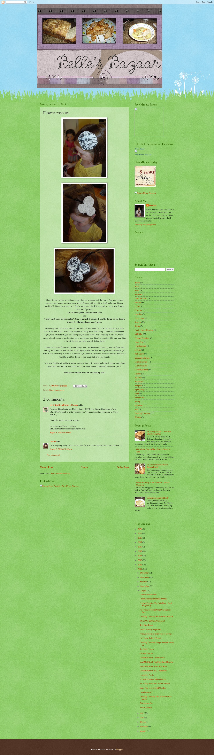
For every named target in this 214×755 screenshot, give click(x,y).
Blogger (119, 749)
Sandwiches (139, 397)
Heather (152, 205)
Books (137, 282)
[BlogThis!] (77, 386)
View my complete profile (145, 224)
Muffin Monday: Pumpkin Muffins (153, 598)
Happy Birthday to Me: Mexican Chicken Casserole (152, 483)
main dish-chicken (142, 357)
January (143, 731)
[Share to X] (80, 386)
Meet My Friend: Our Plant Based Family (156, 662)
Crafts (137, 306)
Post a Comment (53, 454)
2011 (140, 569)
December (144, 572)
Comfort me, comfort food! (158, 497)
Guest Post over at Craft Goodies (153, 687)
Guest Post (139, 342)
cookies (138, 302)
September (145, 586)
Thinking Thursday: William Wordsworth (156, 616)
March (143, 722)
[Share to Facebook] (83, 386)
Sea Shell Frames (147, 649)
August (143, 590)
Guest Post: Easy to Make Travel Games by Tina (153, 450)
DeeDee (53, 441)
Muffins (138, 373)
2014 (140, 555)
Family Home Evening (144, 330)
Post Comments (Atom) (60, 473)
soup (136, 409)
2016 (140, 546)
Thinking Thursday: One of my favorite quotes (155, 697)
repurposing (59, 390)
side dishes (139, 405)
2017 (140, 542)
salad (137, 393)
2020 (140, 537)
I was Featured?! (146, 692)
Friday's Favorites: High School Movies (156, 633)
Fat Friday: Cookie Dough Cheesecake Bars (155, 611)
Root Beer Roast (146, 625)
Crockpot (138, 310)
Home (84, 467)
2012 (140, 564)
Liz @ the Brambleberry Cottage (64, 405)
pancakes (138, 377)
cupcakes (138, 314)
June (142, 717)
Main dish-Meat (141, 361)
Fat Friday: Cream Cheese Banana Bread (157, 465)
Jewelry (138, 349)
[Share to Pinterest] (85, 386)
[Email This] (74, 386)
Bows (51, 390)
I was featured (140, 345)
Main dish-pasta (141, 365)
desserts (138, 322)
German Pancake (146, 653)
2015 (140, 551)
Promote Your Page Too (143, 155)
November (144, 577)
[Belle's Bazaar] (136, 151)
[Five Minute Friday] (145, 185)
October (143, 581)
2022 (140, 533)
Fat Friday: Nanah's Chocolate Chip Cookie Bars (159, 432)
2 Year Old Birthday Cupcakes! (152, 620)
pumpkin (138, 385)
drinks (137, 326)
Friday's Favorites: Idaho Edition (153, 679)
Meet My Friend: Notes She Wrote (153, 666)
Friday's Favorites (142, 338)
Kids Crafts (139, 353)
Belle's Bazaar (140, 149)
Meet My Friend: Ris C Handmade (153, 670)
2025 (140, 529)
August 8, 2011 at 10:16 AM (61, 449)
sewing (137, 401)
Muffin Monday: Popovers (150, 629)
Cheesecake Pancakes (148, 594)
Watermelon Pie (146, 703)
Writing (138, 417)
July (142, 713)
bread (137, 290)
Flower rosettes (146, 707)
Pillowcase (139, 381)
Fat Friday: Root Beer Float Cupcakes (155, 683)
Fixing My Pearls (147, 675)
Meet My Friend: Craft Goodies (152, 657)
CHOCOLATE (140, 298)
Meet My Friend (141, 369)
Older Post (123, 467)
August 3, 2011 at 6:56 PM (60, 432)
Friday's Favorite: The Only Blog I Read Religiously (156, 604)
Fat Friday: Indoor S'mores (150, 638)
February (144, 726)
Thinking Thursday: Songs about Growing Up (157, 643)
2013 (140, 560)
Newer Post (46, 467)
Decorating (139, 318)
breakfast (138, 294)
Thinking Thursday (142, 413)
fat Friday (139, 334)
